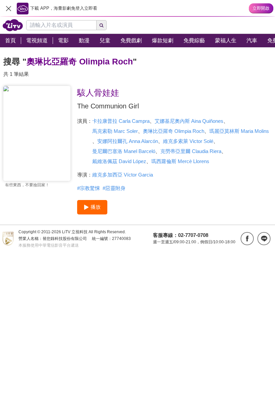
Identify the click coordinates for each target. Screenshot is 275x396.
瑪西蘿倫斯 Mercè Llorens (180, 161)
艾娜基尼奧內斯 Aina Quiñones (189, 121)
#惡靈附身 (114, 188)
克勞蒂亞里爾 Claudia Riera (190, 151)
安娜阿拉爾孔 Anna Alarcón (127, 141)
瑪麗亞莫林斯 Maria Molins (239, 131)
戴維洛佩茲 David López (119, 161)
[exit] (8, 8)
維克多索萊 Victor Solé (188, 141)
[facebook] (247, 238)
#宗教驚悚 (88, 188)
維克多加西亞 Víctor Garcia (122, 175)
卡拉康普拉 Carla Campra (121, 121)
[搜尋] (102, 25)
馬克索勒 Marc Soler (115, 131)
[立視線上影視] (13, 25)
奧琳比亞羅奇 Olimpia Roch (173, 131)
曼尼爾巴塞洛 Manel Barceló (123, 151)
